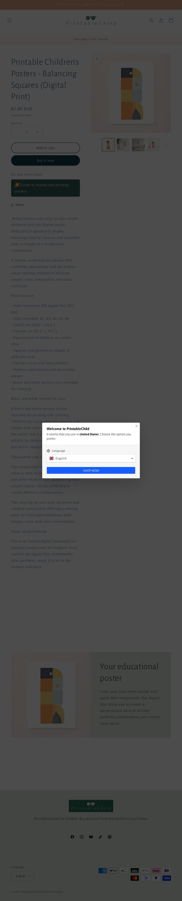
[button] (91, 458)
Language (58, 450)
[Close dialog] (136, 426)
